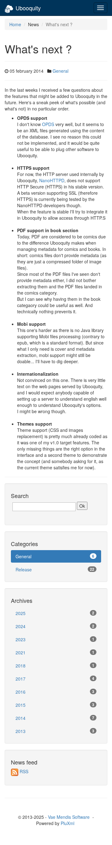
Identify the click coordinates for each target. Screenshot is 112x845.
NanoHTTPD (51, 180)
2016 (55, 692)
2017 (55, 679)
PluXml (67, 823)
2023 (55, 639)
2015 (55, 705)
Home (15, 24)
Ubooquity (28, 8)
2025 (55, 613)
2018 (55, 665)
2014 (55, 718)
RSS (24, 771)
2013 (55, 731)
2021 (55, 652)
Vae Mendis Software (69, 817)
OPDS (48, 124)
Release (55, 569)
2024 (55, 626)
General (60, 71)
